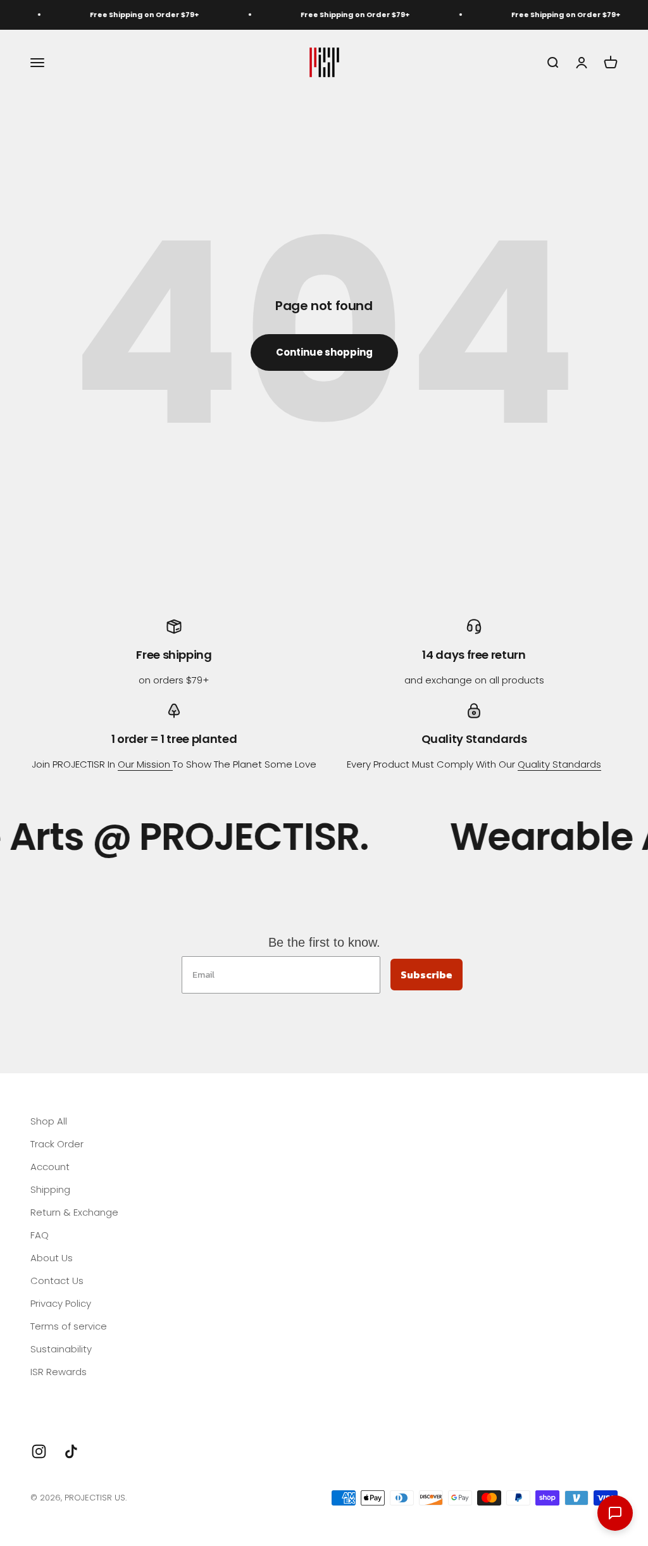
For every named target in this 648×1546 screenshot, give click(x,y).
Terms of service (68, 1326)
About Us (51, 1257)
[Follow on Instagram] (38, 1451)
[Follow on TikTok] (71, 1451)
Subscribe (426, 974)
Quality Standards (559, 764)
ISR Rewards (58, 1371)
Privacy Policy (60, 1303)
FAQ (39, 1235)
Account (50, 1166)
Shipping (50, 1189)
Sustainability (61, 1349)
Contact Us (57, 1280)
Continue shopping (324, 352)
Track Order (57, 1143)
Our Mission (145, 764)
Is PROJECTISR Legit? (76, 1394)
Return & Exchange (74, 1212)
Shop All (48, 1121)
